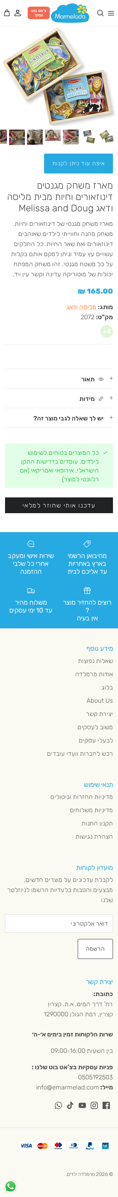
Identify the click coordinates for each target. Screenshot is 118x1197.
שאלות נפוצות (95, 661)
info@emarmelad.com (67, 1087)
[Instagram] (94, 1105)
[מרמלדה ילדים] (70, 13)
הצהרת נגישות (94, 836)
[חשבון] (21, 13)
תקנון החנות (97, 823)
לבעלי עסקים (96, 740)
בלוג (107, 687)
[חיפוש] (97, 13)
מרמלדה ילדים (81, 1174)
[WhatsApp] (58, 1105)
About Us (100, 700)
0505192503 (95, 1077)
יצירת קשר (99, 714)
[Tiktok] (70, 1105)
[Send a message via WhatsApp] (10, 1186)
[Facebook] (106, 1105)
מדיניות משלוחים (91, 810)
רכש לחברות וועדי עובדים (80, 753)
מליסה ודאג (81, 307)
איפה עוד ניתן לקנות (78, 163)
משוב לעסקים (95, 727)
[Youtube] (82, 1105)
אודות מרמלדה (94, 674)
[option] (59, 76)
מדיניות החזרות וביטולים (81, 797)
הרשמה (95, 948)
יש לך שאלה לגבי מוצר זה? (68, 418)
